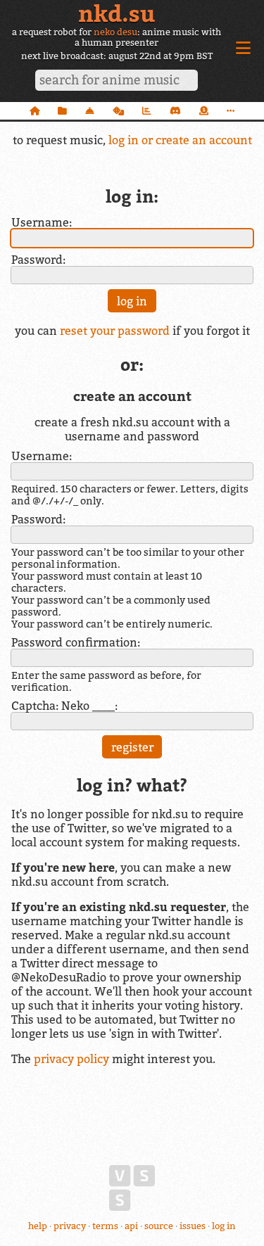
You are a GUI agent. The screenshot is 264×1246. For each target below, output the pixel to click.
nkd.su (116, 13)
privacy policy (71, 1059)
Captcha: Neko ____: (64, 706)
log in (224, 1226)
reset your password (115, 331)
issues (193, 1226)
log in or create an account (180, 140)
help (37, 1226)
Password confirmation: (75, 642)
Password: (38, 260)
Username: (41, 222)
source (158, 1226)
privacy (70, 1226)
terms (105, 1226)
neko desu (115, 32)
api (131, 1226)
